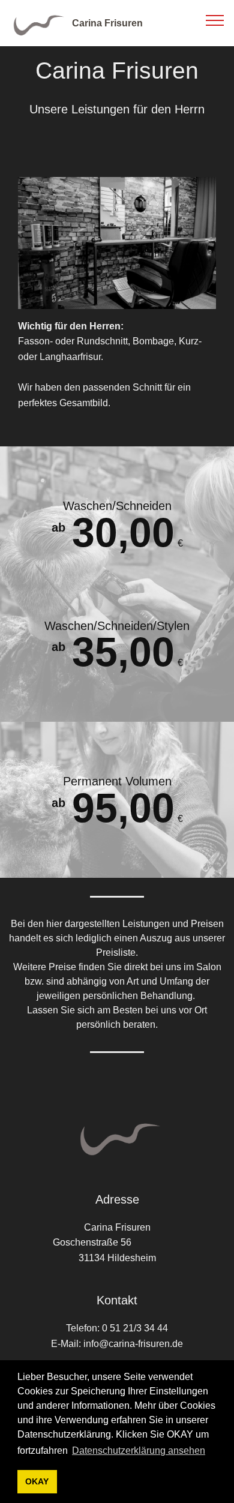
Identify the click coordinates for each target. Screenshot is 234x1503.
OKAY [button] (37, 1481)
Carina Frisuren (107, 23)
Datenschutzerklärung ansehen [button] (138, 1450)
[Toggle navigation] (215, 19)
